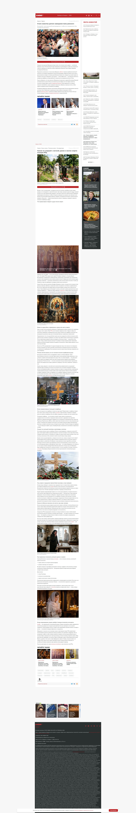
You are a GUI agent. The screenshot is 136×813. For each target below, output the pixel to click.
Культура (86, 202)
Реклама (37, 727)
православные (47, 673)
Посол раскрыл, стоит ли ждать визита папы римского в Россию (57, 113)
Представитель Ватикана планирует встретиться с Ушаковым (43, 113)
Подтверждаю (113, 810)
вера (53, 673)
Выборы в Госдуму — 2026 (64, 15)
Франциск (60, 119)
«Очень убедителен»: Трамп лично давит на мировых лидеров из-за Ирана (91, 82)
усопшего (58, 412)
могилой (53, 587)
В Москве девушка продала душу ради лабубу (71, 663)
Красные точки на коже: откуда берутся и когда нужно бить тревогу (91, 232)
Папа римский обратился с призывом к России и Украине (72, 113)
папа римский (46, 119)
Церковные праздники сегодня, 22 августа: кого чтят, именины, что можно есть (43, 664)
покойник (70, 670)
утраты (57, 673)
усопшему (39, 448)
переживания (47, 675)
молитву (50, 375)
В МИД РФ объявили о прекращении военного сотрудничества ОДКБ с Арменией (90, 127)
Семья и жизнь (41, 660)
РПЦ (51, 330)
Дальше (90, 162)
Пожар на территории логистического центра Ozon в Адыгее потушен (89, 122)
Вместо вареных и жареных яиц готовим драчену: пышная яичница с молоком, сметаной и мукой (91, 226)
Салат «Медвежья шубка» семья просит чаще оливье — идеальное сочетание (91, 238)
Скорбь (39, 624)
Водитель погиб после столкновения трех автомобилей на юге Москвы (90, 153)
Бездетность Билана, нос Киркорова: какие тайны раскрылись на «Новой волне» (90, 143)
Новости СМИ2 (38, 144)
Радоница (40, 675)
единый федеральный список (78, 751)
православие (40, 670)
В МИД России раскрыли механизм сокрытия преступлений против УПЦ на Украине (90, 148)
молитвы (64, 670)
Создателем (62, 290)
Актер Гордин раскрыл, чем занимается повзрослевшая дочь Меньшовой (90, 91)
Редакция (37, 726)
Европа (53, 109)
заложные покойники (56, 644)
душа (52, 670)
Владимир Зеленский (54, 93)
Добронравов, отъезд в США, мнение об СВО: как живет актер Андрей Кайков (90, 206)
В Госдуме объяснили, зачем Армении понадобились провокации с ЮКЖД (91, 113)
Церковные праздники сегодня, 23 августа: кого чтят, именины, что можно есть (57, 664)
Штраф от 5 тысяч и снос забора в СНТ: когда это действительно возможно (90, 186)
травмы (65, 675)
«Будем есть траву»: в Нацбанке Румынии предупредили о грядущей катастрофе (91, 100)
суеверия (40, 673)
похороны (54, 119)
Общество (40, 109)
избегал (61, 72)
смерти (52, 486)
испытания (71, 673)
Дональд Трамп (44, 91)
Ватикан (39, 119)
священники (59, 675)
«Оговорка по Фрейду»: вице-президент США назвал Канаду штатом (90, 35)
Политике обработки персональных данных (84, 810)
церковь (47, 670)
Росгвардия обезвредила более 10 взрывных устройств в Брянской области (91, 158)
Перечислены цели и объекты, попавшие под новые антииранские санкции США (90, 30)
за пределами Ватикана (56, 83)
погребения (64, 673)
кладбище (58, 670)
